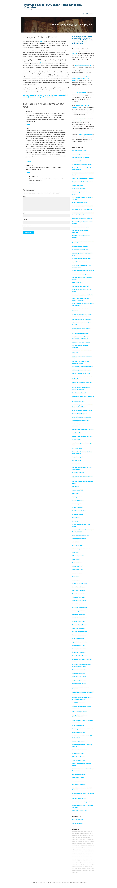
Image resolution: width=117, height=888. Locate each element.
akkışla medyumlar (87, 843)
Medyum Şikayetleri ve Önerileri (80, 106)
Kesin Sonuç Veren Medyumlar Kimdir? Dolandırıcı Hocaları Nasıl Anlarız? (82, 315)
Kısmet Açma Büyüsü (77, 490)
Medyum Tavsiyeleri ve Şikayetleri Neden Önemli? (82, 482)
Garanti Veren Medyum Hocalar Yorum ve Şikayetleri (82, 241)
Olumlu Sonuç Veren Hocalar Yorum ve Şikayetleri (82, 309)
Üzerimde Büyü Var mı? (78, 500)
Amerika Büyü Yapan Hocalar (79, 617)
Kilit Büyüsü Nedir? (77, 448)
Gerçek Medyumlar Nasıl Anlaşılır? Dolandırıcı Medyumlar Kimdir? (80, 337)
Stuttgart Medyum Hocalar (79, 624)
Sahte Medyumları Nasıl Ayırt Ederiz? (81, 274)
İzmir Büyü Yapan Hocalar (78, 652)
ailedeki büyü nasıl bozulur (79, 868)
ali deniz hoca (87, 858)
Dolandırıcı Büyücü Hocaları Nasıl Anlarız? (82, 366)
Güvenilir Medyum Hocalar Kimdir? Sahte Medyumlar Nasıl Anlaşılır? (82, 405)
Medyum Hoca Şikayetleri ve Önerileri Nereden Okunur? (81, 452)
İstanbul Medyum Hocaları (79, 635)
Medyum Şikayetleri (77, 819)
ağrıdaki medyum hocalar (87, 833)
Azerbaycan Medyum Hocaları (79, 607)
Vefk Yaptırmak (76, 464)
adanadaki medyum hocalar (88, 849)
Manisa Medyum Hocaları (78, 621)
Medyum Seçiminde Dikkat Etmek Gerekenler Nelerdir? (80, 362)
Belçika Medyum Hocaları (78, 611)
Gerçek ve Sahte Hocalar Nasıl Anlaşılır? (82, 181)
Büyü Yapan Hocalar (77, 497)
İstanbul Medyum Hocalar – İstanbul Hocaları (81, 764)
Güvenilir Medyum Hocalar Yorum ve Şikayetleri (81, 193)
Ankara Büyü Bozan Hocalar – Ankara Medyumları (81, 707)
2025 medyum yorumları (89, 868)
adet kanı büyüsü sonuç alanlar (78, 843)
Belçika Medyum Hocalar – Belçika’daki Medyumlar (82, 660)
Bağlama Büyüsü (76, 439)
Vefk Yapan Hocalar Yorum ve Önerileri (82, 410)
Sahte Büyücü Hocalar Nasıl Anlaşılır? (81, 417)
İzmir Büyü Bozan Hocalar (78, 649)
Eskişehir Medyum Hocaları (79, 680)
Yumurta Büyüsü (76, 504)
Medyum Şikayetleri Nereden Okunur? (82, 319)
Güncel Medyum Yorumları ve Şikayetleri (82, 436)
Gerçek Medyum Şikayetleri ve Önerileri (82, 218)
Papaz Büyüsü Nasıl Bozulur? (79, 261)
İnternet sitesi (26, 226)
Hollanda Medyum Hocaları (79, 600)
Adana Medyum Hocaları (78, 590)
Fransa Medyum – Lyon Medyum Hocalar (82, 802)
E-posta (25, 219)
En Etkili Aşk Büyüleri (77, 514)
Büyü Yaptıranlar (76, 460)
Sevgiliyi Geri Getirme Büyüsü (40, 37)
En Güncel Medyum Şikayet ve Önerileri (82, 164)
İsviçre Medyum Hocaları (78, 741)
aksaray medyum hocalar (77, 841)
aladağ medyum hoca (76, 831)
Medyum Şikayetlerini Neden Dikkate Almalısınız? (81, 424)
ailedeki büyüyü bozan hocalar (86, 831)
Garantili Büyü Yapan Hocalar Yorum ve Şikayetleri (82, 254)
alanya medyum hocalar (87, 870)
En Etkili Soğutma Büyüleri (78, 510)
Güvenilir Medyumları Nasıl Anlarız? (81, 154)
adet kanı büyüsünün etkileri (88, 851)
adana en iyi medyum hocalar (86, 845)
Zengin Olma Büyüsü (77, 457)
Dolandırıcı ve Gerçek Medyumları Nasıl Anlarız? (82, 383)
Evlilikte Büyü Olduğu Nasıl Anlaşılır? (81, 373)
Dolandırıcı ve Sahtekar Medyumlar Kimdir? (83, 178)
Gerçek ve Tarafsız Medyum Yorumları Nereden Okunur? (82, 468)
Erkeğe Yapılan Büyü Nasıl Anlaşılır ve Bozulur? (81, 323)
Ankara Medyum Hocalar (78, 645)
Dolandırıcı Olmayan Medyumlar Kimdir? (82, 295)
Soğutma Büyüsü (76, 161)
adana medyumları (82, 839)
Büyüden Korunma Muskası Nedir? (81, 535)
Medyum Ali (74, 882)
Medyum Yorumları (77, 823)
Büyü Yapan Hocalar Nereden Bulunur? (82, 209)
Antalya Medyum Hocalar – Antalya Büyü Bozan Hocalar (82, 721)
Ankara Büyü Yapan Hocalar (79, 655)
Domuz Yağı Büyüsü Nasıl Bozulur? (81, 420)
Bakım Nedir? (75, 552)
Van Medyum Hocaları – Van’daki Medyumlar (80, 687)
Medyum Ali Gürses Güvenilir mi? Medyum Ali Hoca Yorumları (81, 78)
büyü (41, 41)
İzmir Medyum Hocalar (78, 753)
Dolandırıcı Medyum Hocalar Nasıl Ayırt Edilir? (82, 444)
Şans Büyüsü (75, 493)
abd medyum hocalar (90, 839)
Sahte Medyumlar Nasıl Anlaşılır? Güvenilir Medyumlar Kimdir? (83, 304)
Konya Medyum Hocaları (78, 586)
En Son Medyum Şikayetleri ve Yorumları (82, 206)
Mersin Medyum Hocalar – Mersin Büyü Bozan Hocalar (82, 736)
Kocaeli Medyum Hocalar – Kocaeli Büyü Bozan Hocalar (82, 745)
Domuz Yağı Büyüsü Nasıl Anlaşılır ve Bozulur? (81, 329)
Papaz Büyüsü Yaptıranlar (78, 188)
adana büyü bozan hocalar (77, 870)
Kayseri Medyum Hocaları (78, 784)
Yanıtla (28, 124)
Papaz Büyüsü (75, 576)
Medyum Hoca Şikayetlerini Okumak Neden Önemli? (83, 174)
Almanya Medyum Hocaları (79, 683)
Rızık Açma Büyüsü (77, 562)
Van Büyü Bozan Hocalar (78, 702)
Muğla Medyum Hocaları (78, 638)
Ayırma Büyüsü (76, 517)
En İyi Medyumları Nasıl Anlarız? (80, 249)
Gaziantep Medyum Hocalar (79, 798)
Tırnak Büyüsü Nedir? (77, 569)
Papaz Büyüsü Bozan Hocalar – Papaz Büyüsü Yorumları (81, 266)
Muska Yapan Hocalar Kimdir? (79, 202)
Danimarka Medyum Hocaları (79, 711)
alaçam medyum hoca (85, 837)
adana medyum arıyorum (77, 833)
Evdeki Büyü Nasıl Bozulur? (79, 392)
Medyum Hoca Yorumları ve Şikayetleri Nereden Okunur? (82, 168)
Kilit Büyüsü (75, 542)
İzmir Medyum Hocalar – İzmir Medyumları (83, 729)
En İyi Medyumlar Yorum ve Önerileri (81, 258)
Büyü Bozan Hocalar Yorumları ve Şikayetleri (80, 346)
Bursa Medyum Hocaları (78, 781)
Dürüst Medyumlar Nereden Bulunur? (81, 370)
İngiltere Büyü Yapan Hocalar (79, 810)
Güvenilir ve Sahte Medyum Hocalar (81, 342)
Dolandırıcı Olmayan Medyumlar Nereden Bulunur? (82, 222)
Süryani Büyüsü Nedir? (78, 472)
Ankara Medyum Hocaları (81, 52)
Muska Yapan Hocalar (77, 507)
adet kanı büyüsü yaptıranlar (77, 851)
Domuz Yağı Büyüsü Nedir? (79, 538)
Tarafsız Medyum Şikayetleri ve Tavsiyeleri (83, 270)
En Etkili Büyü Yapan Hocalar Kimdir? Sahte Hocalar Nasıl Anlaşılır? (83, 213)
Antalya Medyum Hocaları (78, 760)
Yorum (25, 196)
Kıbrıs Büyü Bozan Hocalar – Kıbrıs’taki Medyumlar (82, 788)
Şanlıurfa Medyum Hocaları (79, 669)
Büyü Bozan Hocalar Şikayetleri (80, 246)
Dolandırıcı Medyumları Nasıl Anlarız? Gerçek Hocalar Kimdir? (81, 299)
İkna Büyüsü (75, 521)
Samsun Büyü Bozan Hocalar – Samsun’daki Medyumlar (83, 794)
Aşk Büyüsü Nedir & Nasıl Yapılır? (80, 227)
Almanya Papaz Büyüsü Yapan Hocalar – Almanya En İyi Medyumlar (82, 698)
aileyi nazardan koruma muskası (86, 862)
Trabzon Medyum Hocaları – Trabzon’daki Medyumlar (82, 693)
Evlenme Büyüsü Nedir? (78, 555)
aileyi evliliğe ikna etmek (85, 835)
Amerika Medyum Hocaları (86, 134)
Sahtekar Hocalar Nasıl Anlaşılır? (80, 333)
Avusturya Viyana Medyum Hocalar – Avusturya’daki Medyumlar (81, 665)
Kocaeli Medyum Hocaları (78, 614)
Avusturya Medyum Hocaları (79, 749)
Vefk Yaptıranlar (81, 92)
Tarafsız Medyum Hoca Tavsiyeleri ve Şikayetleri (81, 351)
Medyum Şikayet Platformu (79, 150)
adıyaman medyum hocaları (77, 849)
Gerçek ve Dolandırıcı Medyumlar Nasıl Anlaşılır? (82, 278)
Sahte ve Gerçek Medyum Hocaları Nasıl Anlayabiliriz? (82, 198)
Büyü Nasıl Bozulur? (77, 573)
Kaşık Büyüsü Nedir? (77, 566)
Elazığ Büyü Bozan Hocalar (83, 65)
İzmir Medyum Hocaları (78, 777)
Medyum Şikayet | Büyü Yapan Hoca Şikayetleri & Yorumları (53, 6)
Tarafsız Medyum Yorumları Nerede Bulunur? (81, 525)
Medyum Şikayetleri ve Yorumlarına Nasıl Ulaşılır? (82, 477)
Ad (24, 213)
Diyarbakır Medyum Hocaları (79, 642)
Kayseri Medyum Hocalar (78, 673)
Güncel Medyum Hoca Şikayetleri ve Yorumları (81, 236)
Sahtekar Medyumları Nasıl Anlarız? (81, 549)
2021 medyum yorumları (87, 864)
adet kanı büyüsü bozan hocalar (86, 860)
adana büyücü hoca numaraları (88, 841)
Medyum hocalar (42, 62)
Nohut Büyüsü (75, 559)
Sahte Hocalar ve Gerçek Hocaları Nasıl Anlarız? (82, 290)
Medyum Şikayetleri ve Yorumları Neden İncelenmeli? (82, 377)
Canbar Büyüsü (76, 580)
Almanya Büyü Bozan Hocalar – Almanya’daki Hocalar (80, 715)
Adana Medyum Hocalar (78, 756)
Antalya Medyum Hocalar (78, 732)
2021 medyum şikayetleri (87, 856)
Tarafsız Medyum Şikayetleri (79, 413)
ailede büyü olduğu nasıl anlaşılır (78, 858)
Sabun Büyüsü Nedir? (77, 545)
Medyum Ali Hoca (82, 882)
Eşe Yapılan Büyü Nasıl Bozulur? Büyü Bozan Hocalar (83, 397)
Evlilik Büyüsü (75, 486)
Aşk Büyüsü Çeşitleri (77, 282)
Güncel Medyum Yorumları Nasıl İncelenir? (83, 429)
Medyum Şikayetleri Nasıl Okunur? (81, 157)
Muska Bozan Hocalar (77, 185)
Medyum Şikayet (66, 882)
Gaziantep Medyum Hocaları (79, 631)
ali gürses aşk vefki (86, 847)
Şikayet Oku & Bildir (88, 14)
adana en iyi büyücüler (76, 835)
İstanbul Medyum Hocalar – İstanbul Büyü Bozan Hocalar (82, 769)
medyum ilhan (81, 866)
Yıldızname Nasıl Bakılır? (78, 401)
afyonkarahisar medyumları (77, 856)
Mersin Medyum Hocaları (78, 593)
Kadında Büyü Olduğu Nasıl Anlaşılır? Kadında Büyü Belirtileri (81, 388)
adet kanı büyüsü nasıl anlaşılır (84, 854)
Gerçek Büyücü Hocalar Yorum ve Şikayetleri (80, 231)
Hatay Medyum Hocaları (78, 628)
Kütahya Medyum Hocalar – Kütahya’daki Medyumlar (82, 806)
